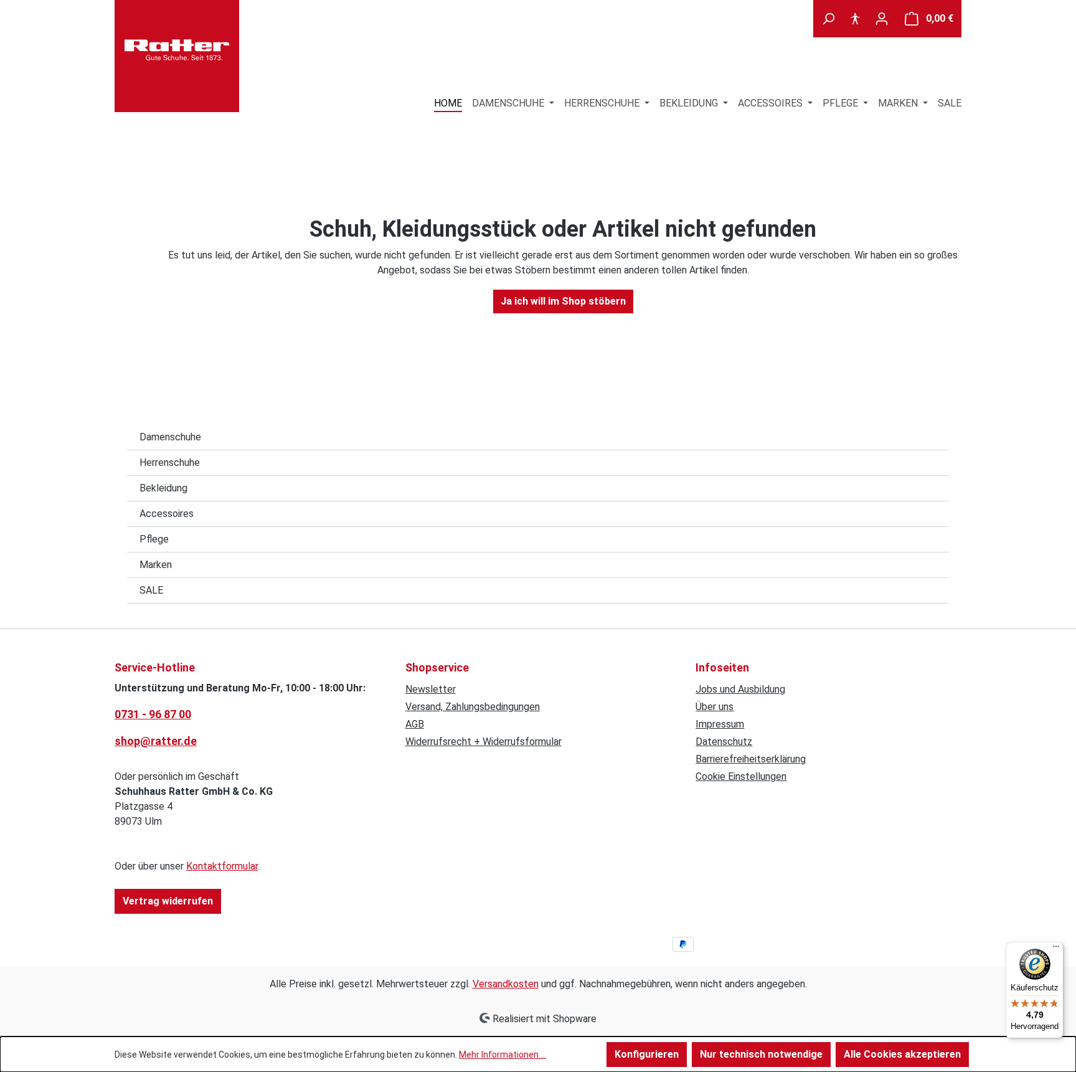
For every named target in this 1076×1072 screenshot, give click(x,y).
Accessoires (166, 513)
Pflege (154, 539)
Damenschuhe (170, 437)
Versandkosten (506, 984)
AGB (414, 724)
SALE (151, 590)
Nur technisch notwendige (761, 1054)
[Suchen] (828, 18)
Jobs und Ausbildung (740, 689)
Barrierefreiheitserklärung (751, 759)
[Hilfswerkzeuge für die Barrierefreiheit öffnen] (855, 18)
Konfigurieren (647, 1054)
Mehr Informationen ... (502, 1055)
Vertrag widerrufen (168, 901)
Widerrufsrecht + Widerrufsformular (483, 741)
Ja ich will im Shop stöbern (563, 301)
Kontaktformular (222, 866)
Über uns (715, 707)
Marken (155, 565)
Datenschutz (724, 741)
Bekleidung (163, 488)
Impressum (720, 724)
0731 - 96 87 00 (153, 714)
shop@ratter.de (156, 740)
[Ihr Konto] (882, 18)
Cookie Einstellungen (741, 776)
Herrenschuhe (169, 462)
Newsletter (430, 689)
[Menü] (1056, 949)
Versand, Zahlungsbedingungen (472, 707)
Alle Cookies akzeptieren (902, 1054)
